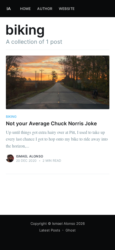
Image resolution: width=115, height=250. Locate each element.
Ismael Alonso (29, 156)
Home (25, 8)
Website (67, 8)
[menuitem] (25, 9)
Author (44, 8)
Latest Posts (49, 230)
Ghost (71, 230)
